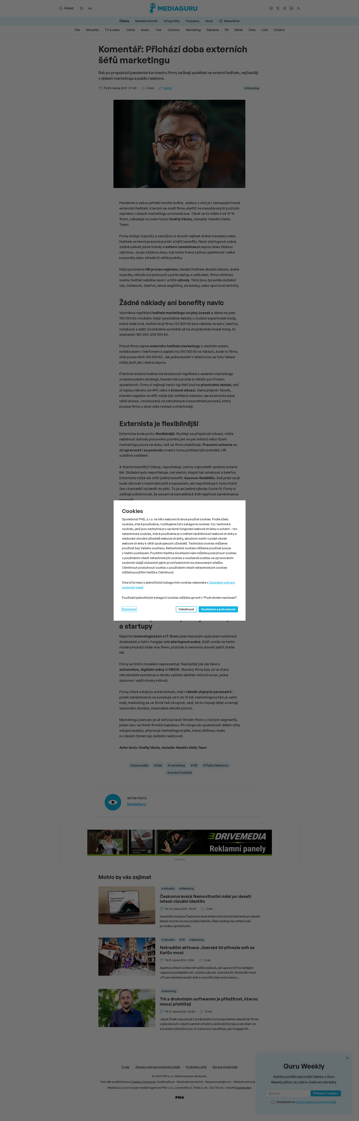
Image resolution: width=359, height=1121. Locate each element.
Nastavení (129, 609)
